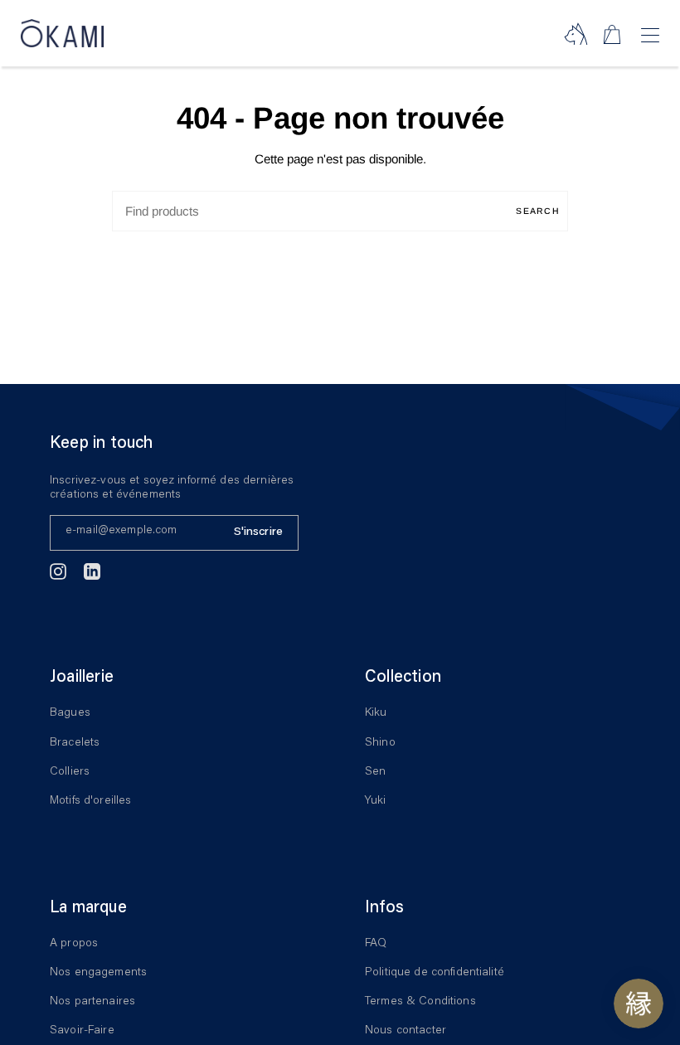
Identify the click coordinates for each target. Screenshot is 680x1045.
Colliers (70, 772)
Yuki (375, 801)
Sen (375, 772)
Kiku (376, 713)
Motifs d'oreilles (90, 801)
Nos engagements (98, 973)
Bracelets (75, 743)
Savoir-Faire (82, 1031)
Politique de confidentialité (434, 973)
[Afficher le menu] (649, 36)
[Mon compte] (576, 33)
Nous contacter (405, 1031)
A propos (74, 944)
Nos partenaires (92, 1002)
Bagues (70, 713)
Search (538, 211)
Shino (380, 743)
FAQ (375, 944)
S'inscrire (258, 532)
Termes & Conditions (420, 1002)
